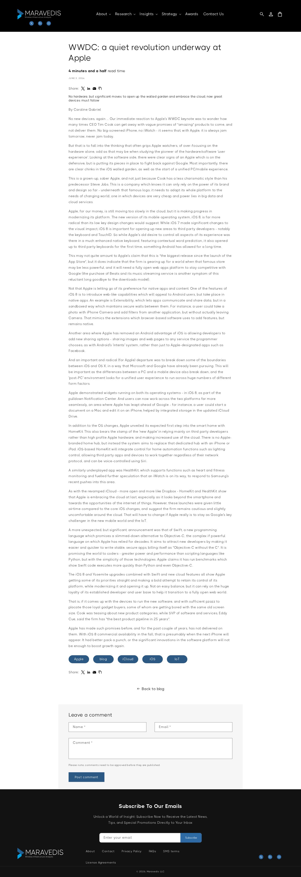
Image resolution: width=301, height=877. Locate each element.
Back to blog (153, 689)
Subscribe (191, 837)
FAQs (152, 851)
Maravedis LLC (156, 871)
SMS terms (171, 851)
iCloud (128, 659)
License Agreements (101, 862)
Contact (108, 851)
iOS (153, 659)
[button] (103, 14)
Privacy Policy (131, 851)
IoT (177, 659)
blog (103, 659)
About (90, 851)
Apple (79, 659)
